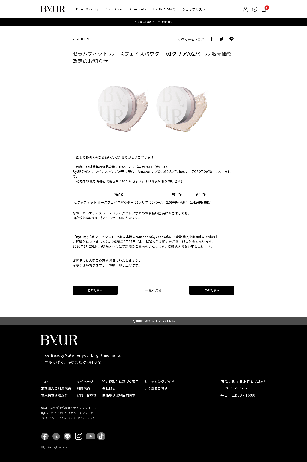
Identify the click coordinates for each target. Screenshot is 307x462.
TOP (44, 381)
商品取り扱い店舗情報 (119, 395)
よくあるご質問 (156, 388)
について (164, 9)
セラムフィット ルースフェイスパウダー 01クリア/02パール (119, 202)
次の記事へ (212, 290)
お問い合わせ (87, 395)
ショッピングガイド (159, 381)
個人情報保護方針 (54, 395)
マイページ (85, 381)
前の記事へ (95, 290)
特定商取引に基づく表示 (120, 381)
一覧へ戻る (153, 290)
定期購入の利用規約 (56, 388)
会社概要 (109, 388)
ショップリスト (193, 9)
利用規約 (83, 388)
